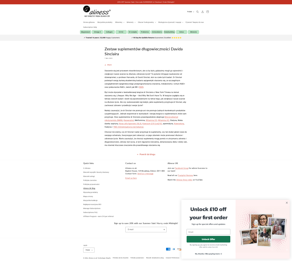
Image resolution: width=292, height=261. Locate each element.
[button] (119, 22)
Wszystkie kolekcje (90, 200)
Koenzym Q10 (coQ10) (152, 124)
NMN (141, 87)
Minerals (193, 32)
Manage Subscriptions (91, 208)
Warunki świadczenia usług (155, 258)
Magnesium (85, 32)
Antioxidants (157, 32)
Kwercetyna (179, 124)
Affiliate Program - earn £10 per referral (98, 216)
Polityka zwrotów (90, 180)
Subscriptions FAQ (90, 212)
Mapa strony (88, 196)
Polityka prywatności (91, 184)
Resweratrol (129, 120)
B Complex (133, 32)
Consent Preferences (172, 258)
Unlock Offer (208, 239)
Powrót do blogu (147, 154)
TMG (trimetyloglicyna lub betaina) (128, 127)
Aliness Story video (184, 180)
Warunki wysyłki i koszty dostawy (96, 172)
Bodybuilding (169, 32)
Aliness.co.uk (93, 258)
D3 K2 (121, 32)
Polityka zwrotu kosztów (120, 258)
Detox (181, 32)
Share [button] (109, 65)
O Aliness (86, 168)
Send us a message (145, 174)
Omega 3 (97, 32)
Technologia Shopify (104, 258)
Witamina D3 (151, 120)
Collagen (109, 32)
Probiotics (145, 32)
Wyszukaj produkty (90, 192)
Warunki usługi (89, 176)
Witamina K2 (163, 120)
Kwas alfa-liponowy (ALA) (130, 124)
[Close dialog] (287, 203)
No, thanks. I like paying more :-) (208, 253)
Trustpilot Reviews (185, 175)
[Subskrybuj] (163, 229)
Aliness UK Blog (89, 188)
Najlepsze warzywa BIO (92, 204)
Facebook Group (181, 168)
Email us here (131, 178)
